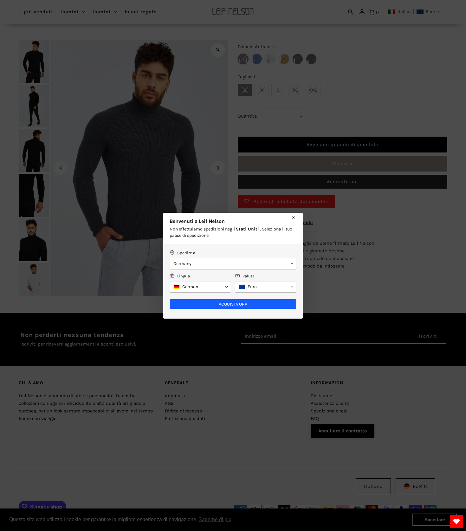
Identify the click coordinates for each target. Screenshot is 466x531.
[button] (233, 263)
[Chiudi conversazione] (293, 217)
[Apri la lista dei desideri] (456, 521)
